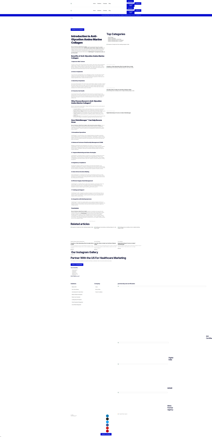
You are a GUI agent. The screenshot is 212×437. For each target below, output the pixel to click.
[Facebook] (107, 425)
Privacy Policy (97, 289)
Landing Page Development (77, 299)
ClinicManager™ (74, 415)
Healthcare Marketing (73, 241)
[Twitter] (107, 422)
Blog (110, 3)
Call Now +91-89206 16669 (119, 15)
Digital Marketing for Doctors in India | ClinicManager (119, 112)
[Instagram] (107, 419)
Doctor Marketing (120, 241)
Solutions (99, 3)
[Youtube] (107, 428)
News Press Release (75, 289)
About (96, 286)
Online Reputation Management (77, 302)
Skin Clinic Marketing (97, 241)
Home (94, 3)
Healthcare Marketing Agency (80, 241)
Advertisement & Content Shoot (77, 291)
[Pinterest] (107, 431)
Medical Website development (77, 294)
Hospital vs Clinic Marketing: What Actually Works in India (120, 66)
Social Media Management (76, 304)
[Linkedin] (107, 416)
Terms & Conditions (98, 291)
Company (105, 3)
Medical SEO (74, 286)
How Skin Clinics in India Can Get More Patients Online (119, 89)
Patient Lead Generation (76, 297)
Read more (72, 249)
